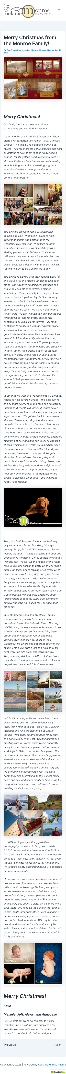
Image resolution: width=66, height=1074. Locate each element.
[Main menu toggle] (59, 10)
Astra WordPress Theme (52, 1064)
